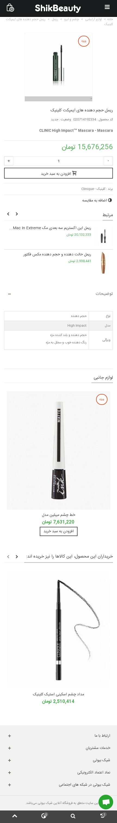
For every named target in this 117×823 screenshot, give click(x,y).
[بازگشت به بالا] (14, 816)
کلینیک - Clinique (93, 189)
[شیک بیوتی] (57, 8)
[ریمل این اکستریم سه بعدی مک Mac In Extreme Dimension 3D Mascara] (103, 236)
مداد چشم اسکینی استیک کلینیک (58, 694)
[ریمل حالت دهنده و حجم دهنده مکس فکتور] (103, 263)
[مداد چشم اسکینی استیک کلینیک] (58, 630)
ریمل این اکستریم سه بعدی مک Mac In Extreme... (50, 228)
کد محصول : (105, 119)
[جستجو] (73, 816)
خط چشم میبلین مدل (58, 515)
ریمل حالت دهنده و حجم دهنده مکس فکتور (57, 255)
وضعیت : (65, 119)
